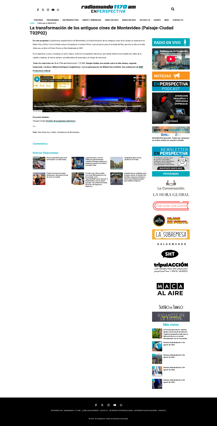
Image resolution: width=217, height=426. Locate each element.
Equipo (157, 20)
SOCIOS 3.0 (104, 410)
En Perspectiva (71, 20)
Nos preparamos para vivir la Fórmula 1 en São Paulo (57, 158)
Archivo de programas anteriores (60, 121)
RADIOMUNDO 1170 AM (72, 410)
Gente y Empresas (91, 20)
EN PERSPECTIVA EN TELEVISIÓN (145, 410)
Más (167, 20)
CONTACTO (162, 410)
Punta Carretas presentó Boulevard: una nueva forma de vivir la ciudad (57, 175)
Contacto (178, 20)
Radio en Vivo (129, 20)
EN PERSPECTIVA (57, 410)
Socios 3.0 (145, 20)
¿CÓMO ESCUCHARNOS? (90, 410)
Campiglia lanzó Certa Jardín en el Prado (132, 158)
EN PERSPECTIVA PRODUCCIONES (121, 410)
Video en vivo (111, 20)
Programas (53, 20)
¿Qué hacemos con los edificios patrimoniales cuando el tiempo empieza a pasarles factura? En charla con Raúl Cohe (96, 161)
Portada (38, 20)
